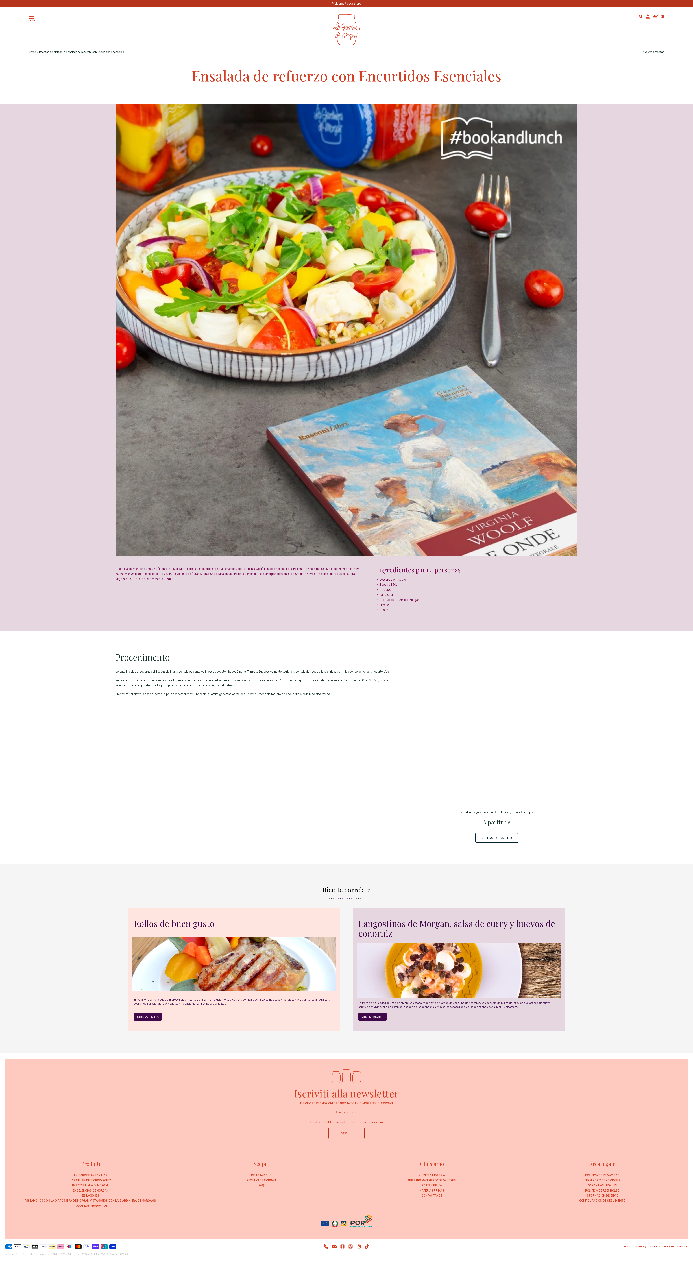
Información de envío (602, 1195)
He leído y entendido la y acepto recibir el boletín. (348, 1122)
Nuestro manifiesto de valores (432, 1180)
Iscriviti (347, 1133)
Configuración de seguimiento (602, 1200)
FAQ (261, 1185)
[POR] (346, 1221)
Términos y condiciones (602, 1180)
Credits (627, 1246)
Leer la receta (148, 1016)
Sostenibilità (432, 1185)
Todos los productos (91, 1205)
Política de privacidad (602, 1175)
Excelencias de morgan (91, 1190)
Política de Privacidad (346, 1122)
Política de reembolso (602, 1190)
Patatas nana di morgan (90, 1185)
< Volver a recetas (653, 52)
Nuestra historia (432, 1175)
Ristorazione (261, 1175)
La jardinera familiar (90, 1175)
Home (32, 52)
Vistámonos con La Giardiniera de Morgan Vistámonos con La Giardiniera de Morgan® (90, 1200)
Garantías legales (602, 1185)
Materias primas (431, 1190)
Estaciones (90, 1195)
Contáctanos (431, 1195)
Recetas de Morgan (50, 52)
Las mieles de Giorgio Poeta (91, 1180)
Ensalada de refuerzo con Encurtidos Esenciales (95, 52)
